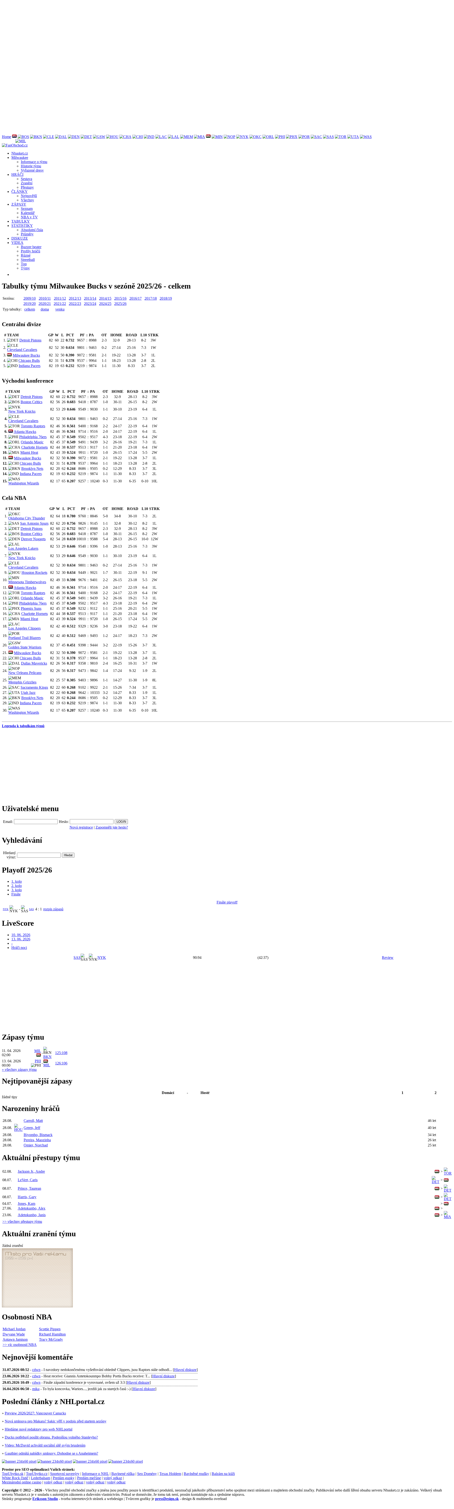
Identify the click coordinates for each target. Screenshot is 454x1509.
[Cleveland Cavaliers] (48, 137)
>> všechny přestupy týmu (22, 1221)
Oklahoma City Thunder (26, 518)
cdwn (36, 1370)
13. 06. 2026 (20, 939)
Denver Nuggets (33, 539)
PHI (38, 1061)
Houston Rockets (34, 573)
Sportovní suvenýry (64, 1474)
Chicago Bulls (29, 361)
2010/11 (45, 298)
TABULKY (20, 221)
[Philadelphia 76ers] (280, 137)
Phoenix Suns (31, 608)
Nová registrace (81, 827)
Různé (26, 255)
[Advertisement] (144, 35)
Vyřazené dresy (32, 170)
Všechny (27, 200)
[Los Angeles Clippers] (161, 137)
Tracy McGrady (51, 1339)
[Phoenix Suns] (291, 137)
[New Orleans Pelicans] (229, 137)
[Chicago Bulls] (137, 137)
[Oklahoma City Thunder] (255, 137)
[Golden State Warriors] (99, 137)
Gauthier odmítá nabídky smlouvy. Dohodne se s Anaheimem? (51, 1453)
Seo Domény (147, 1474)
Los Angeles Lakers (23, 548)
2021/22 (60, 304)
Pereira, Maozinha (37, 1140)
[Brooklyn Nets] (36, 137)
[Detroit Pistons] (86, 137)
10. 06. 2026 (20, 935)
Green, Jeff (32, 1128)
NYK (6, 909)
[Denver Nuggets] (74, 137)
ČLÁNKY (19, 192)
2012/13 (75, 298)
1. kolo (16, 881)
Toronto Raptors (33, 426)
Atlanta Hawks (25, 432)
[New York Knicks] (242, 137)
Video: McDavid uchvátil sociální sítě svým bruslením (45, 1445)
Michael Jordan (14, 1329)
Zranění (26, 183)
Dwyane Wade (14, 1334)
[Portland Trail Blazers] (304, 137)
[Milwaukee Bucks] (208, 137)
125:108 (61, 1053)
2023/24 (90, 304)
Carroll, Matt (33, 1121)
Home (6, 137)
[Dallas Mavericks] (61, 137)
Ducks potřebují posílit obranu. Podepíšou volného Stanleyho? (51, 1437)
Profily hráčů (30, 251)
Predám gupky (63, 1478)
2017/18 (150, 298)
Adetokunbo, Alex (31, 1208)
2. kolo (16, 886)
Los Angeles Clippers (24, 628)
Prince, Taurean (29, 1188)
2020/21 (45, 304)
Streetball (28, 260)
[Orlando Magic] (268, 137)
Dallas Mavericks (34, 663)
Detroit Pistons (30, 340)
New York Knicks (21, 411)
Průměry (27, 234)
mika (35, 1389)
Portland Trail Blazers (24, 638)
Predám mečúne (89, 1478)
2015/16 (120, 298)
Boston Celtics (31, 402)
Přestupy (27, 187)
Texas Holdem (170, 1474)
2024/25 (105, 304)
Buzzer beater (31, 247)
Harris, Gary (27, 1197)
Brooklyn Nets (32, 469)
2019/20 (29, 304)
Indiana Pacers (29, 366)
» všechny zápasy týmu (19, 1070)
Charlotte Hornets (34, 447)
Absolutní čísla (32, 230)
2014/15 (105, 298)
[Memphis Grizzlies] (186, 137)
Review (387, 958)
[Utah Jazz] (353, 137)
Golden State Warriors (24, 647)
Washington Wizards (23, 483)
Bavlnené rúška (123, 1474)
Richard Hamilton (52, 1334)
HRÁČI (17, 175)
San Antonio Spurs (34, 523)
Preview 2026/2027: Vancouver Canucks (35, 1413)
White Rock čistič (15, 1478)
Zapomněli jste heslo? (112, 827)
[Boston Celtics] (23, 137)
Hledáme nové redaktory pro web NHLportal (38, 1429)
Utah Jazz (28, 693)
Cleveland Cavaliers (22, 350)
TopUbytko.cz (37, 1474)
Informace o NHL (95, 1474)
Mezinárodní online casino (21, 1482)
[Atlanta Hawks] (14, 137)
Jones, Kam (26, 1204)
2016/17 (135, 298)
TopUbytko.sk (12, 1474)
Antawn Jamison (15, 1339)
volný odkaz (113, 1478)
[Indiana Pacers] (149, 137)
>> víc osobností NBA (20, 1345)
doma (45, 309)
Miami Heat (29, 452)
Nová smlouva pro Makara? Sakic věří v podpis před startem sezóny (55, 1421)
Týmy (25, 268)
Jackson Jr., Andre (31, 1171)
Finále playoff (227, 902)
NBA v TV (29, 217)
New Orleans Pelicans (24, 673)
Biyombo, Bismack (38, 1135)
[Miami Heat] (199, 137)
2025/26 (120, 304)
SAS (31, 909)
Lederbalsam (40, 1478)
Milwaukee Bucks (26, 355)
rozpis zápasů (53, 909)
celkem (29, 309)
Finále (16, 894)
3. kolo (16, 890)
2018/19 (166, 298)
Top (24, 264)
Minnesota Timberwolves (27, 582)
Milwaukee (19, 158)
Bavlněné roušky (196, 1474)
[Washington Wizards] (366, 137)
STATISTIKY (22, 226)
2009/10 (29, 298)
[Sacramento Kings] (316, 137)
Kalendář (28, 213)
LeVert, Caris (28, 1180)
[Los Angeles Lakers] (173, 137)
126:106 (61, 1063)
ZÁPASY (18, 204)
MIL (37, 1051)
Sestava (26, 179)
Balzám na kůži (223, 1474)
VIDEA (17, 243)
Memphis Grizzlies (22, 682)
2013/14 (90, 298)
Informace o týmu (34, 162)
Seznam (27, 209)
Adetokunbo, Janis (32, 1215)
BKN (47, 1057)
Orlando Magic (32, 442)
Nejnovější (29, 196)
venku (60, 309)
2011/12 (60, 298)
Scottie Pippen (50, 1329)
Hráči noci (19, 948)
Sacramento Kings (34, 687)
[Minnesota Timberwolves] (217, 137)
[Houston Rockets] (112, 137)
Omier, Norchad (36, 1145)
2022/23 (75, 304)
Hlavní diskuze (185, 1370)
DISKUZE (19, 238)
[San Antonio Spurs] (328, 137)
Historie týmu (31, 166)
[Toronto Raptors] (340, 137)
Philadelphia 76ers (33, 437)
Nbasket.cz (19, 153)
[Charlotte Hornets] (125, 137)
